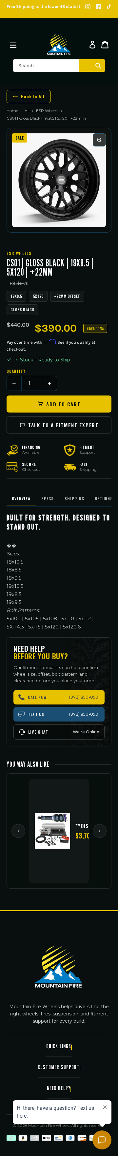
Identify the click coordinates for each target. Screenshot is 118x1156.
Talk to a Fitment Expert (63, 425)
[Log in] (92, 44)
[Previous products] (18, 831)
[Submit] (98, 65)
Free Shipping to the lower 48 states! (43, 6)
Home (12, 110)
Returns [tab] (104, 498)
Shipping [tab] (75, 498)
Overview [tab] (21, 498)
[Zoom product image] (99, 139)
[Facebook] (98, 6)
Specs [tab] (47, 498)
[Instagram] (87, 6)
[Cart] (105, 44)
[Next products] (100, 831)
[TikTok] (108, 6)
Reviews (19, 283)
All (27, 110)
